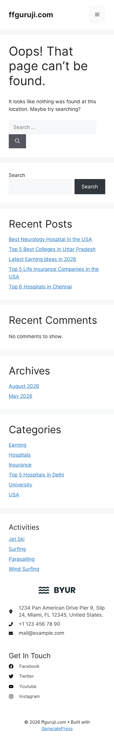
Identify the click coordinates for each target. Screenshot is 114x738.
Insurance (20, 465)
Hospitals (20, 455)
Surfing (17, 549)
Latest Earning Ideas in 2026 (42, 259)
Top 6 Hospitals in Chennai (40, 287)
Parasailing (21, 559)
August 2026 (24, 386)
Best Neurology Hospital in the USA (50, 239)
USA (14, 495)
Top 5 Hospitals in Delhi (36, 475)
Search (17, 175)
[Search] (17, 141)
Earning (17, 445)
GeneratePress (57, 728)
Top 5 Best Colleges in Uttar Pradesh (52, 249)
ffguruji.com (31, 14)
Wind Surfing (24, 569)
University (20, 485)
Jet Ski (17, 539)
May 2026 (20, 396)
